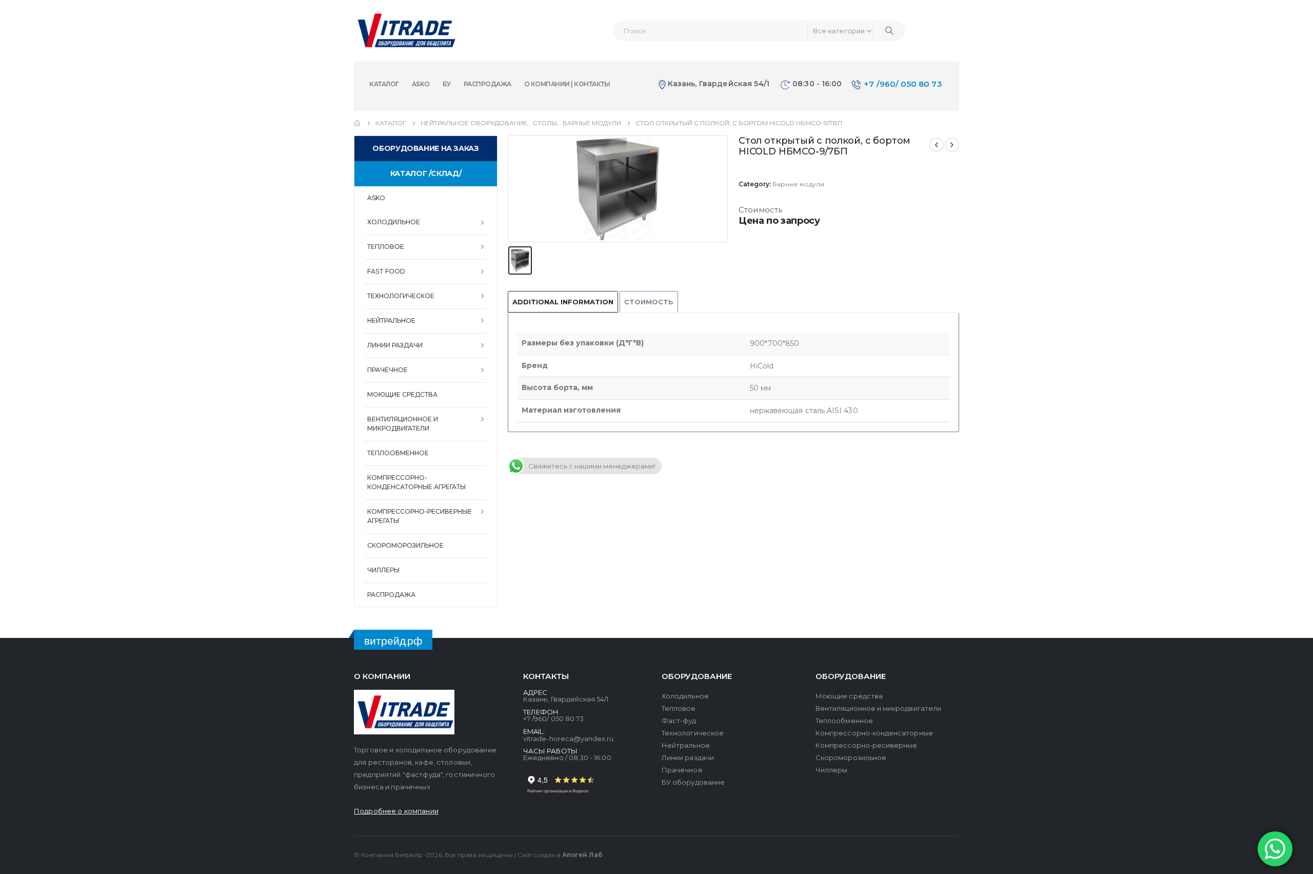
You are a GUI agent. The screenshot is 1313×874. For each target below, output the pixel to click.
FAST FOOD (386, 271)
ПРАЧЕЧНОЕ (387, 370)
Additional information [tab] (562, 302)
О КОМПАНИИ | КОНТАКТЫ (567, 84)
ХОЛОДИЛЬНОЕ (393, 222)
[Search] (889, 31)
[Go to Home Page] (357, 123)
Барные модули (798, 184)
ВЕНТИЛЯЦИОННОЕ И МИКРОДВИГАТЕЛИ (402, 423)
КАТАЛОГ (384, 84)
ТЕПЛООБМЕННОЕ (398, 453)
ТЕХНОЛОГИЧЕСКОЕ (400, 296)
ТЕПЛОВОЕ (385, 246)
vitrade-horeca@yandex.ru (568, 738)
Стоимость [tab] (648, 302)
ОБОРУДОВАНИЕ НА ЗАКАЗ (425, 148)
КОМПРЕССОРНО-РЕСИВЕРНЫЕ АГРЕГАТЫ (419, 516)
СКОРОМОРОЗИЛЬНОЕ (405, 545)
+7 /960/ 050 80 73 (903, 84)
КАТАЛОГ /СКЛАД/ (425, 173)
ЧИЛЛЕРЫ (383, 570)
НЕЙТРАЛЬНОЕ (391, 320)
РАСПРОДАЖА (487, 84)
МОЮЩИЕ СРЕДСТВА (402, 394)
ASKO (421, 84)
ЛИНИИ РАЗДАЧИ (395, 345)
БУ (447, 84)
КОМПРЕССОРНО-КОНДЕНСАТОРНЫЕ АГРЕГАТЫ (416, 482)
